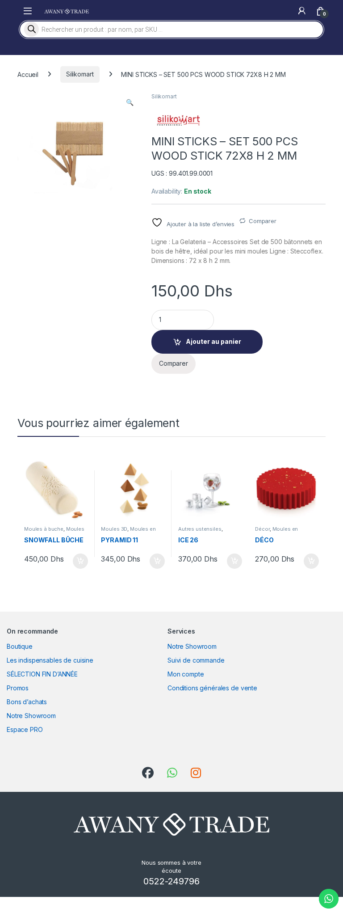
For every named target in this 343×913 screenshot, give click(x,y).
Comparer (262, 220)
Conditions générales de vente (212, 688)
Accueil (27, 74)
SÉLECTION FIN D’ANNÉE (42, 674)
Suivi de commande (196, 660)
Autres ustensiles (200, 529)
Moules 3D (114, 529)
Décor (262, 529)
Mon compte (185, 674)
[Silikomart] (178, 120)
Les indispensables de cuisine (50, 660)
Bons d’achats (27, 702)
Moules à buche (43, 529)
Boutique (20, 646)
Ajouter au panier (213, 341)
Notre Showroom (31, 715)
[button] (130, 102)
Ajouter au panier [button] (77, 561)
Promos (18, 688)
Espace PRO (25, 729)
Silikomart (80, 74)
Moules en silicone (276, 531)
